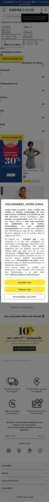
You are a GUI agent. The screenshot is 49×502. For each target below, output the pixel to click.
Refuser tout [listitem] (25, 289)
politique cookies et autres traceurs (24, 274)
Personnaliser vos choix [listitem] (24, 296)
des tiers (24, 244)
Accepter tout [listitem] (24, 282)
